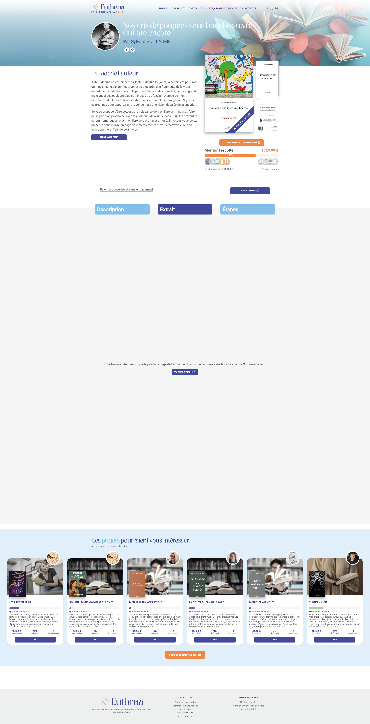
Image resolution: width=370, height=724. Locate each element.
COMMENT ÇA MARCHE (213, 8)
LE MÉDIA (193, 8)
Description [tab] (110, 209)
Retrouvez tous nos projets (185, 654)
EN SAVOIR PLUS (109, 137)
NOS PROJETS (177, 8)
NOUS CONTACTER (245, 8)
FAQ (230, 8)
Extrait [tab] (167, 209)
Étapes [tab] (230, 209)
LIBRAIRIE (163, 8)
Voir (35, 639)
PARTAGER (248, 190)
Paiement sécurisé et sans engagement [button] (126, 189)
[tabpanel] (185, 368)
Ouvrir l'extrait (183, 371)
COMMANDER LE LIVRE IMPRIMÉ (239, 142)
